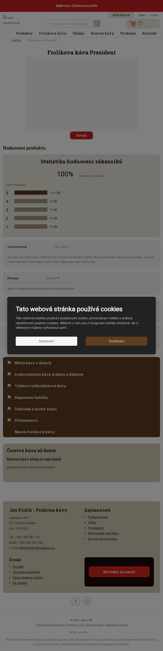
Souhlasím (116, 341)
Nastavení (46, 341)
